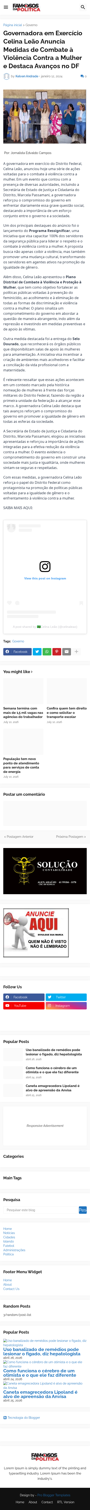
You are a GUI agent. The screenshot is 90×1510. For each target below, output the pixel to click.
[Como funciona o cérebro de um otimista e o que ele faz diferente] (13, 1072)
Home (7, 1229)
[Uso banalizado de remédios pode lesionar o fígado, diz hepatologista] (13, 1054)
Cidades (9, 1237)
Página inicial (12, 25)
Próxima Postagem (69, 836)
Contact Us (11, 1289)
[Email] (66, 651)
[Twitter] (37, 651)
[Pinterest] (56, 651)
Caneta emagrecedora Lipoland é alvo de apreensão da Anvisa (53, 1088)
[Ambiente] (66, 1014)
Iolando (8, 1241)
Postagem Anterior (20, 836)
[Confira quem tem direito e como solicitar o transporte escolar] (67, 691)
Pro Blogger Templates (53, 1495)
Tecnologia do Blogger (24, 1417)
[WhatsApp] (47, 651)
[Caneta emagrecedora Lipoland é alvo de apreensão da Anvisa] (13, 1090)
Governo (31, 25)
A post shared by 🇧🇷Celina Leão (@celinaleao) (45, 626)
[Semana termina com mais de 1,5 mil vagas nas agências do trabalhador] (23, 691)
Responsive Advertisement (45, 1125)
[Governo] (24, 1022)
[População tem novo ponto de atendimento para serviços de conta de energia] (23, 742)
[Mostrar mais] (76, 651)
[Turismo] (24, 1014)
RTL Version (65, 1502)
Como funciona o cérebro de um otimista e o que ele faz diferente (52, 1070)
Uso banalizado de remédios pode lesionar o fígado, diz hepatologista (54, 1052)
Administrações (14, 1250)
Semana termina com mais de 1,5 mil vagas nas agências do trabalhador (23, 712)
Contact (47, 1502)
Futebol (8, 1246)
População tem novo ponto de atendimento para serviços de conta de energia (21, 765)
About (7, 1284)
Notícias (9, 1233)
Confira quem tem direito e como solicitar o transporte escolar (67, 712)
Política (8, 1254)
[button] (6, 7)
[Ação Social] (66, 1022)
